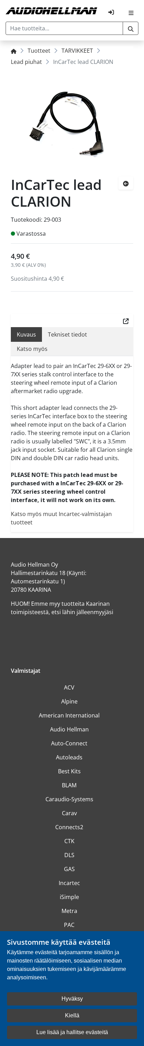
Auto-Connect (69, 743)
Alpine (69, 701)
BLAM (69, 785)
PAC (69, 925)
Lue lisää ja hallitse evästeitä (72, 1032)
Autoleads (69, 757)
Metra (69, 911)
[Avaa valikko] (131, 12)
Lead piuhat (26, 62)
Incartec (69, 883)
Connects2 (69, 827)
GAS (69, 869)
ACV (69, 687)
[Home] (13, 50)
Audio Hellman (69, 729)
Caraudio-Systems (69, 799)
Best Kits (69, 771)
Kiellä (72, 1015)
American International (69, 715)
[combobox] (64, 28)
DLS (69, 855)
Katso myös (32, 349)
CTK (69, 841)
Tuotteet (39, 50)
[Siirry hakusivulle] (130, 28)
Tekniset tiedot (67, 334)
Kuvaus (26, 334)
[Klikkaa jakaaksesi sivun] (125, 320)
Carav (69, 813)
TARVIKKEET (77, 50)
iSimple (69, 897)
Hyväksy (72, 999)
